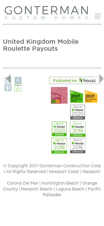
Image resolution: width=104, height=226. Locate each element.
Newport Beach (36, 189)
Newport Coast (64, 172)
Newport (91, 172)
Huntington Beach (60, 183)
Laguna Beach (70, 189)
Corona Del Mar (22, 183)
